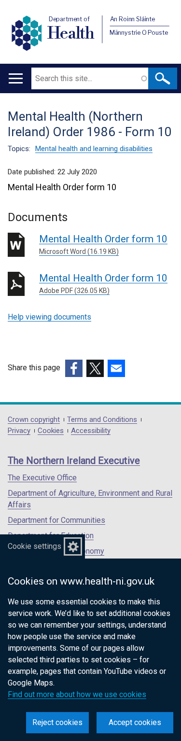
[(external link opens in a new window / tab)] (74, 368)
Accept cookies (135, 722)
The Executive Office (42, 477)
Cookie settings (34, 546)
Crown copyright (34, 419)
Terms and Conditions (102, 419)
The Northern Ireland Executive (74, 460)
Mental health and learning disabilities (94, 148)
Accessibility (91, 430)
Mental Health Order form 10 (103, 244)
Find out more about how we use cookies (77, 694)
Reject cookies (57, 722)
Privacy (19, 430)
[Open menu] (16, 78)
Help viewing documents (49, 317)
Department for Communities (56, 520)
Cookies (51, 430)
